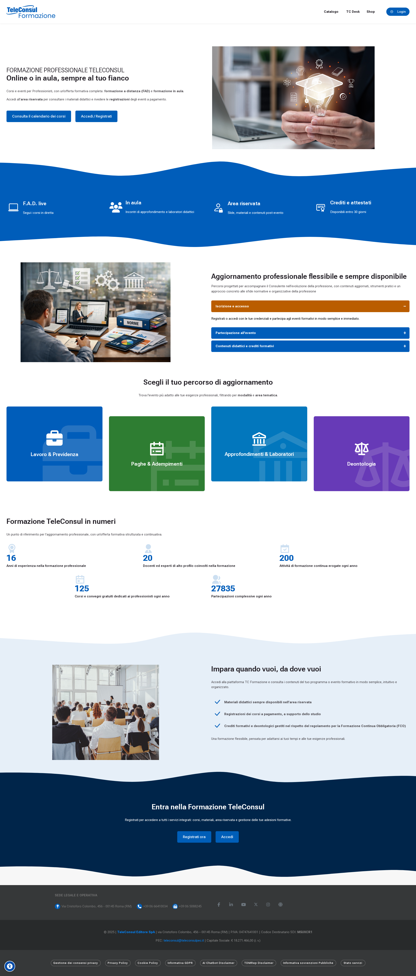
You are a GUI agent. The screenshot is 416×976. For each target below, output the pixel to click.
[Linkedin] (231, 904)
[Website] (280, 904)
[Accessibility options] (9, 966)
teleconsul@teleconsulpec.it (184, 940)
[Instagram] (268, 904)
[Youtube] (243, 904)
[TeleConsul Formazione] (30, 11)
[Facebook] (218, 904)
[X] (256, 904)
